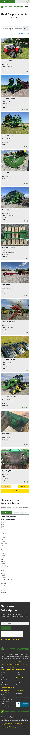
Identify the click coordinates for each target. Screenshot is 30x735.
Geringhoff (3, 539)
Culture (18, 682)
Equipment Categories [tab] (19, 513)
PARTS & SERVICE (22, 670)
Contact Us (19, 693)
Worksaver (3, 592)
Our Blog (3, 695)
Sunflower (3, 577)
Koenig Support (5, 693)
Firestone (3, 533)
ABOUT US (20, 677)
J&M (2, 550)
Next (14, 491)
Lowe (2, 557)
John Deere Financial (6, 699)
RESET (26, 29)
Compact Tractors (5, 675)
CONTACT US (20, 690)
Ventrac (3, 585)
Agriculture (3, 677)
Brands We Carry (5, 685)
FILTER (20, 34)
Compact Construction (7, 680)
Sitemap (24, 664)
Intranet (19, 664)
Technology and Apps (6, 701)
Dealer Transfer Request (22, 698)
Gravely (3, 541)
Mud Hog (3, 565)
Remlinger (3, 574)
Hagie (2, 545)
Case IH (3, 528)
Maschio (3, 561)
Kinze (2, 553)
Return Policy (12, 664)
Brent (2, 524)
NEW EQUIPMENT (7, 670)
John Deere (4, 552)
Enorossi (3, 530)
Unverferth (3, 583)
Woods (3, 591)
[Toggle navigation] (26, 6)
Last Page (23, 486)
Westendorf (4, 587)
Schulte (3, 575)
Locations (7, 1)
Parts (17, 672)
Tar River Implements (6, 579)
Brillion (2, 526)
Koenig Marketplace (6, 706)
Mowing (3, 672)
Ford (2, 535)
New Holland (4, 567)
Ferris (2, 532)
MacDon (3, 559)
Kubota (3, 555)
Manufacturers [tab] (6, 513)
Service (18, 674)
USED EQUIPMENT (7, 688)
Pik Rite (3, 570)
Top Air (3, 581)
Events (2, 703)
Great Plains (4, 543)
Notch (2, 569)
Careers (18, 685)
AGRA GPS (3, 522)
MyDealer (3, 697)
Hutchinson (4, 548)
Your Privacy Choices (9, 667)
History (18, 680)
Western (3, 589)
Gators (3, 682)
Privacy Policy (4, 664)
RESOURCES (5, 690)
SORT (27, 34)
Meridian (3, 563)
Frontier (3, 537)
